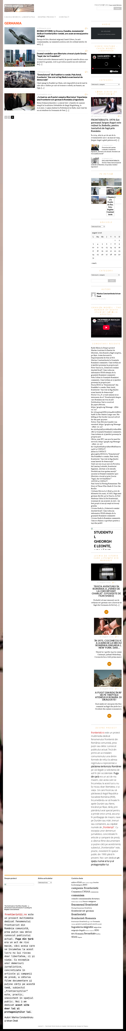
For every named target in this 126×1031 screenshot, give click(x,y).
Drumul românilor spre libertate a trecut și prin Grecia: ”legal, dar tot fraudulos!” (104, 476)
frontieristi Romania (83, 918)
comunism (77, 896)
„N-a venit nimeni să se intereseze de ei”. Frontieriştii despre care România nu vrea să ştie (106, 397)
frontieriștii (75, 922)
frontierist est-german (82, 911)
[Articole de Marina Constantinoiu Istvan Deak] (93, 296)
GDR (91, 921)
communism (94, 892)
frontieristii (78, 915)
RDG (96, 930)
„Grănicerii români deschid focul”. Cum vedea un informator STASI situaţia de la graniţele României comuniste (105, 371)
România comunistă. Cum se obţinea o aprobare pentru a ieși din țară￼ (105, 520)
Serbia (98, 934)
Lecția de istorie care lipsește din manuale (106, 558)
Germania (96, 922)
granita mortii (92, 924)
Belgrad (91, 882)
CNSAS (86, 891)
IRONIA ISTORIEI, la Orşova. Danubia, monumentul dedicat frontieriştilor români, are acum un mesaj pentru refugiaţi (62, 33)
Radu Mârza (96, 348)
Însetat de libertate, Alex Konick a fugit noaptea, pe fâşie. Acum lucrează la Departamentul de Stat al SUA (106, 354)
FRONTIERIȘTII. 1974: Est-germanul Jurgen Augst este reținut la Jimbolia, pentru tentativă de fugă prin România (106, 125)
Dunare (85, 902)
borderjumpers (77, 885)
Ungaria (79, 937)
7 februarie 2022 (43, 51)
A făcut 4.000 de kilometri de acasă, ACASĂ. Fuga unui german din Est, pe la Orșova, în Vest (106, 493)
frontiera (88, 908)
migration (97, 927)
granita (84, 924)
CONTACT (64, 17)
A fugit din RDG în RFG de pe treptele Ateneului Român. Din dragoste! (109, 696)
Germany (73, 924)
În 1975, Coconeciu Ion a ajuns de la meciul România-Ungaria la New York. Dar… (109, 644)
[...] (41, 44)
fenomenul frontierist (84, 905)
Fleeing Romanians (77, 908)
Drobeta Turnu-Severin (76, 902)
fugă (88, 921)
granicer (79, 924)
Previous (94, 539)
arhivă (83, 882)
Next (119, 539)
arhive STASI (76, 882)
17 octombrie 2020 (44, 94)
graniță (100, 924)
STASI (74, 937)
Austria (87, 882)
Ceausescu (76, 891)
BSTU (85, 885)
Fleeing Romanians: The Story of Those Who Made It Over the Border (106, 486)
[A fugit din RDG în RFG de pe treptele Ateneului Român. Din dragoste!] (109, 685)
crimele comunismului (81, 899)
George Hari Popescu (82, 1026)
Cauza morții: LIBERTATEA (19, 17)
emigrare (92, 901)
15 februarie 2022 (44, 28)
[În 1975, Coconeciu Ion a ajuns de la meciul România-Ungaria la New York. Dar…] (109, 633)
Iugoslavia (77, 927)
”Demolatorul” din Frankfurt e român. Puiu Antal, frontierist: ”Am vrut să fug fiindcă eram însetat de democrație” (60, 77)
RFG (73, 934)
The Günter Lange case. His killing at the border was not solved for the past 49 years (105, 417)
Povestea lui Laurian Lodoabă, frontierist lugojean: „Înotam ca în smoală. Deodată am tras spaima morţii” (105, 468)
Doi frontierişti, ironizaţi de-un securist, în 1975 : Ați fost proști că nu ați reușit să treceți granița (105, 502)
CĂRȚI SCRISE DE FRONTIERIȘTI (106, 93)
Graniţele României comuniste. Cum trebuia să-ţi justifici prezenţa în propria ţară (106, 362)
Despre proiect (47, 17)
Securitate (90, 934)
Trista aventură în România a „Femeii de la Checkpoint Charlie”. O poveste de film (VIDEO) (106, 591)
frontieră (83, 921)
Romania (79, 933)
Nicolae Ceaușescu (89, 930)
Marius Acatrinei (98, 350)
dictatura (96, 899)
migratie (88, 927)
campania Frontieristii (84, 888)
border (96, 883)
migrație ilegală (78, 930)
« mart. (94, 263)
